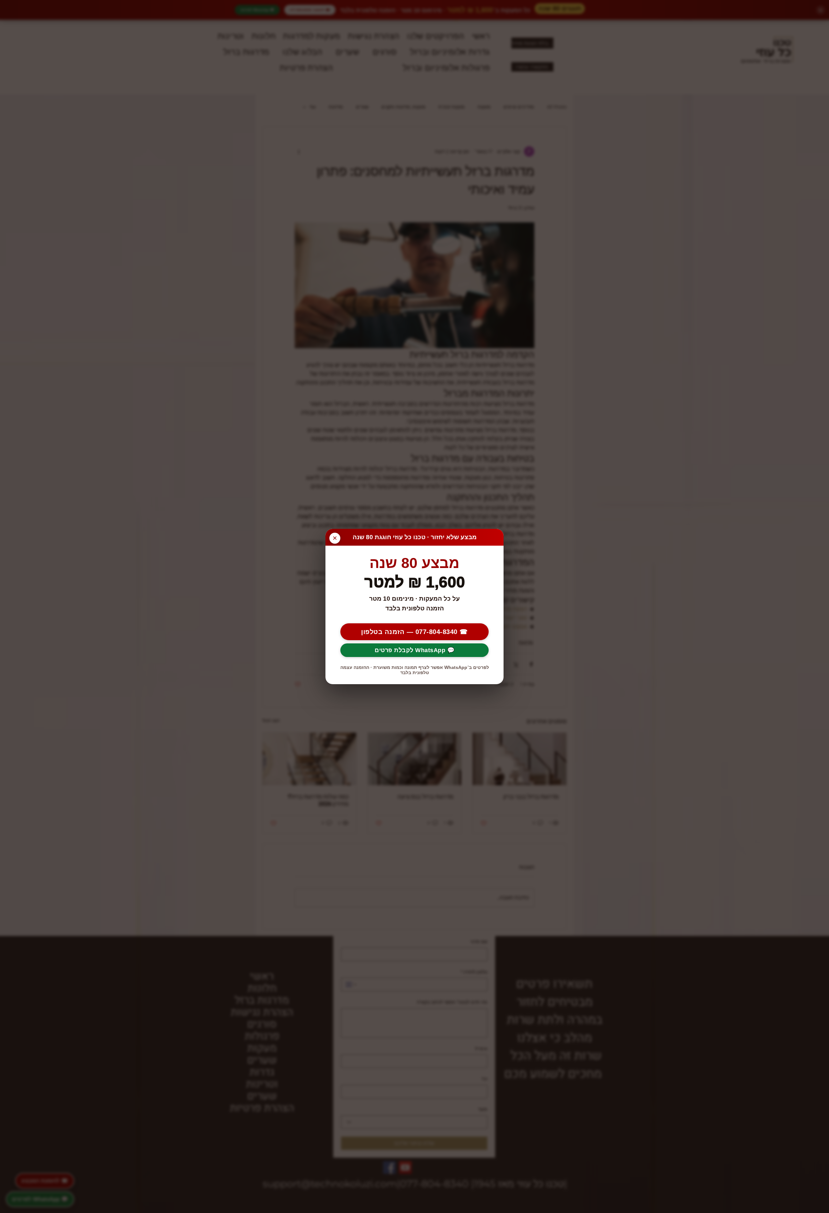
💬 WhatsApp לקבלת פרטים (414, 650)
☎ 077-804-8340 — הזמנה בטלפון (414, 631)
